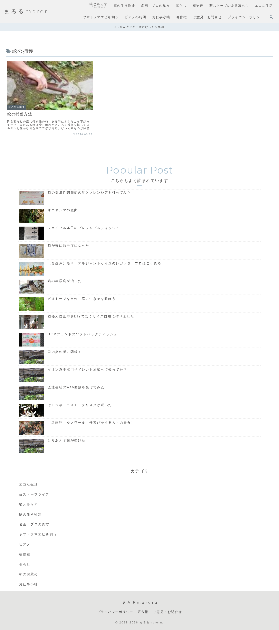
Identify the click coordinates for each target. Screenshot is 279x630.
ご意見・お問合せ (167, 612)
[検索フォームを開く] (271, 17)
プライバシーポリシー (115, 612)
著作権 (143, 612)
